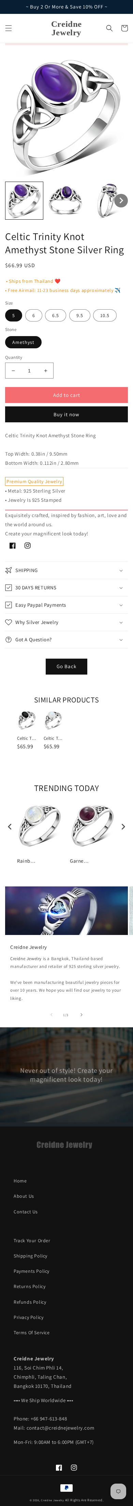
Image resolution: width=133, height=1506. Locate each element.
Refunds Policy (30, 1302)
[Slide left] (51, 1014)
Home (20, 1181)
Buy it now (66, 414)
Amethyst (23, 342)
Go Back (66, 666)
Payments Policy (31, 1271)
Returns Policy (29, 1286)
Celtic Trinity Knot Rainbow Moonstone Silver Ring (54, 738)
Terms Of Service (32, 1332)
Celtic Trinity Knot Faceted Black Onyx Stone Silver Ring (27, 738)
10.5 (104, 315)
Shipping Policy (30, 1256)
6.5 (55, 315)
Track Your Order (32, 1240)
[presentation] (10, 826)
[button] (8, 28)
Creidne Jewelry (26, 958)
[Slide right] (81, 1014)
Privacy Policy (28, 1317)
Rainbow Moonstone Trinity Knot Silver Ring (27, 861)
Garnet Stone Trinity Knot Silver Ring (80, 861)
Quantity (13, 357)
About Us (24, 1196)
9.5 (79, 315)
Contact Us (26, 1212)
